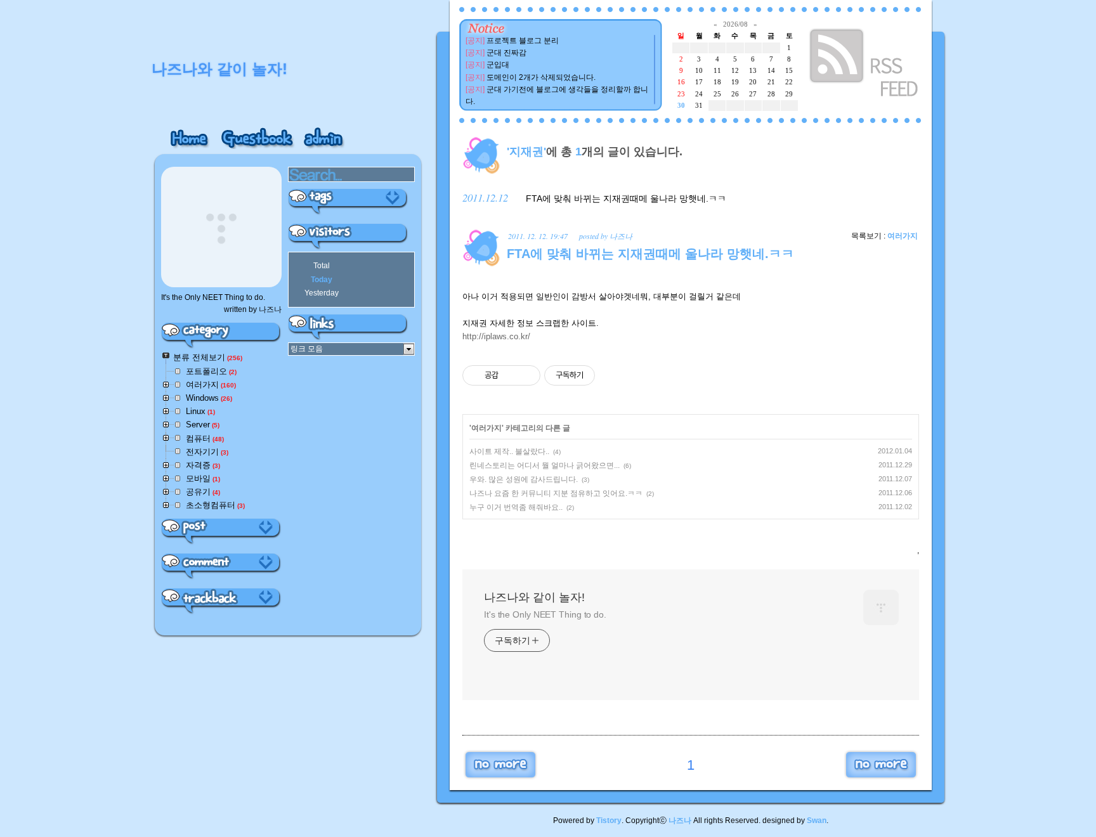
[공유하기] (510, 375)
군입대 (497, 64)
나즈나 (680, 820)
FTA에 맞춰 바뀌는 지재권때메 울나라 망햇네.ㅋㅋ (626, 198)
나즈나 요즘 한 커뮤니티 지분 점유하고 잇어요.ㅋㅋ (556, 493)
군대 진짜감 (506, 52)
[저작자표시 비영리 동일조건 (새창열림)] (612, 375)
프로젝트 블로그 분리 (522, 40)
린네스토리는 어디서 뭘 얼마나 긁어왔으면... (544, 465)
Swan (816, 820)
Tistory (609, 820)
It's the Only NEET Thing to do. (545, 614)
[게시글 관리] (526, 375)
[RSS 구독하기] (865, 65)
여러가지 (902, 235)
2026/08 (735, 24)
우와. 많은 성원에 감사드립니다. (523, 479)
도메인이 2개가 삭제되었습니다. (541, 77)
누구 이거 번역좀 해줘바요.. (516, 507)
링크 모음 (306, 348)
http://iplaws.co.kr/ (496, 336)
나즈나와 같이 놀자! (534, 597)
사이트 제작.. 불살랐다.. (509, 451)
